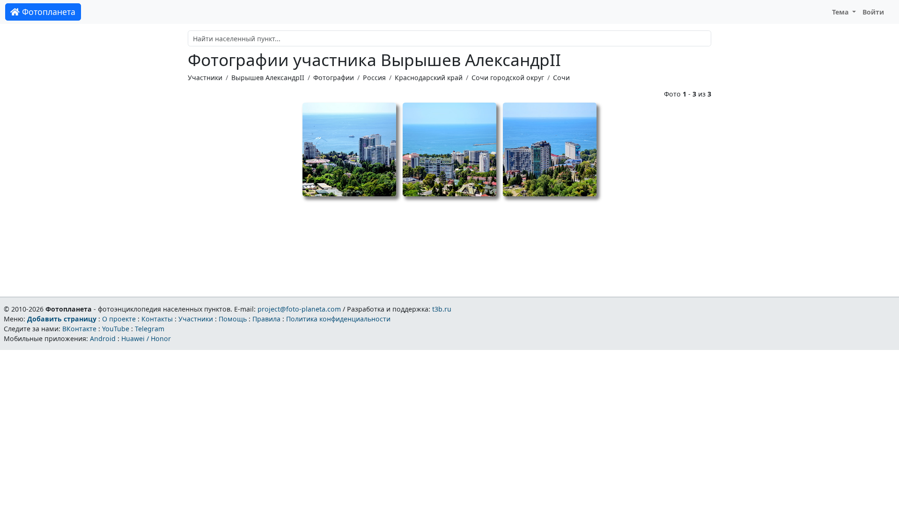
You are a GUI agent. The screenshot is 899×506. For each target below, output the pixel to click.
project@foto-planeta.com (299, 309)
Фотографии (333, 77)
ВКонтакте (79, 328)
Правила (266, 318)
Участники (205, 77)
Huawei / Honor (146, 338)
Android (103, 338)
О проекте (119, 318)
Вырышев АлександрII (267, 77)
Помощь (233, 318)
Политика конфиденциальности (338, 318)
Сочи (561, 77)
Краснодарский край (429, 77)
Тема (841, 11)
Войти (873, 11)
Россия (374, 77)
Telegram (149, 328)
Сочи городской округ (508, 77)
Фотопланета (47, 11)
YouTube (115, 328)
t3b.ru (441, 309)
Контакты (157, 318)
